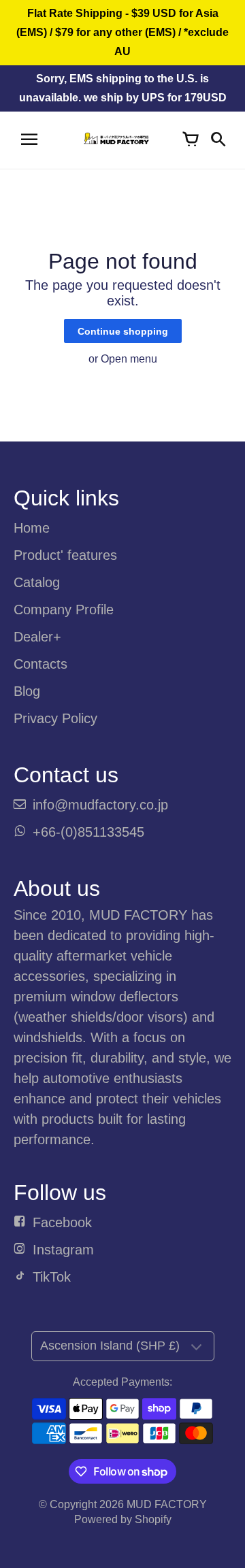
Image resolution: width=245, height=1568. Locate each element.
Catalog (37, 582)
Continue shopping (123, 331)
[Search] (217, 140)
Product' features (65, 555)
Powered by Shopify (123, 1519)
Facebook (62, 1222)
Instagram (63, 1249)
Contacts (40, 663)
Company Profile (64, 609)
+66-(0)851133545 (88, 831)
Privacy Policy (55, 718)
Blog (27, 691)
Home (32, 527)
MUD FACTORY (167, 1504)
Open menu (129, 359)
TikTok (52, 1276)
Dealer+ (37, 636)
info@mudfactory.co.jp (100, 804)
